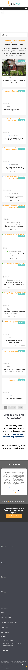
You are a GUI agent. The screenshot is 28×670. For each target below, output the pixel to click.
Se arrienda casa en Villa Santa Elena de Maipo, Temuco (14, 81)
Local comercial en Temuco (15, 251)
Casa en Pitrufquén (15, 135)
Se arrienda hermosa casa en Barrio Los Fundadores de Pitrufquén (14, 139)
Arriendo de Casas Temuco (7, 625)
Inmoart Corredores (5, 615)
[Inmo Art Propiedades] (14, 3)
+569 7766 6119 (6, 650)
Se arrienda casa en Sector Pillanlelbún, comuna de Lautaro (14, 399)
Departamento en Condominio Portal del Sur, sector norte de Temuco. (14, 225)
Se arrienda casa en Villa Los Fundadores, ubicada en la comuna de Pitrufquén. (14, 168)
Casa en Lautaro (14, 395)
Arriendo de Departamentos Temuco (9, 622)
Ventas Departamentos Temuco (8, 620)
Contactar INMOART (5, 632)
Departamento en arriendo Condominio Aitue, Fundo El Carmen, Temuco (14, 312)
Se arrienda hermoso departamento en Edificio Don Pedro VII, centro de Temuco (14, 371)
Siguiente (20, 407)
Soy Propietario (4, 627)
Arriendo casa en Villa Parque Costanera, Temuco (14, 341)
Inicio (2, 612)
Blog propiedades (5, 630)
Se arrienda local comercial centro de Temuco (14, 254)
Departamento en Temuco (15, 106)
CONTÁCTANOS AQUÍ (14, 516)
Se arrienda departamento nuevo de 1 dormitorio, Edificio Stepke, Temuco (14, 110)
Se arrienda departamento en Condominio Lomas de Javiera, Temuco (14, 283)
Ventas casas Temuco (6, 617)
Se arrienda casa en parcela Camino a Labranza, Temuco (14, 196)
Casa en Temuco (14, 77)
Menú (2, 8)
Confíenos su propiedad (8, 640)
